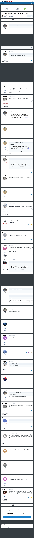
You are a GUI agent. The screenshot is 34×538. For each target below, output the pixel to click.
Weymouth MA (6, 106)
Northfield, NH (6, 214)
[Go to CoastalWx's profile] (5, 99)
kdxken (4, 140)
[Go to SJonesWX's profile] (5, 479)
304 (5, 254)
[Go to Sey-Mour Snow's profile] (5, 221)
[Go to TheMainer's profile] (5, 248)
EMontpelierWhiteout (5, 432)
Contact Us (20, 535)
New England (11, 16)
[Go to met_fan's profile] (5, 451)
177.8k (5, 105)
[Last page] (23, 19)
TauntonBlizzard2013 (4, 348)
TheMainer (5, 245)
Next (21, 19)
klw (4, 83)
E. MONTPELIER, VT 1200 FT (5, 443)
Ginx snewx (5, 22)
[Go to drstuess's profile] (5, 338)
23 (5, 19)
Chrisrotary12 (4, 417)
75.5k (5, 213)
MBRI (18, 392)
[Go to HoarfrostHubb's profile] (5, 406)
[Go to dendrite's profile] (5, 206)
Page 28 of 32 (27, 19)
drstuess (4, 335)
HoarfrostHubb (5, 403)
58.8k (5, 412)
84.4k (5, 241)
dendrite (4, 203)
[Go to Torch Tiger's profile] (2, 16)
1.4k (5, 498)
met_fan (4, 447)
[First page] (1, 19)
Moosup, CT (6, 61)
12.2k (5, 135)
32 (19, 19)
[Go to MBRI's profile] (5, 379)
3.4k (5, 330)
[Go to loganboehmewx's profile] (25, 9)
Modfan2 (4, 259)
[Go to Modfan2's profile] (5, 262)
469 (5, 385)
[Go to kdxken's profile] (5, 129)
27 (11, 19)
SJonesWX (5, 476)
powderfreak (4, 232)
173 (5, 344)
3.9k (5, 485)
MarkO (5, 321)
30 (16, 19)
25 (8, 19)
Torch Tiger (6, 15)
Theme (17, 535)
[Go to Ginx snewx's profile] (5, 26)
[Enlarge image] (17, 235)
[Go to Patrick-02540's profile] (5, 492)
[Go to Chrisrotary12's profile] (5, 421)
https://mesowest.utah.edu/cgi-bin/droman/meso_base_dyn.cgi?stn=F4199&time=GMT (20, 206)
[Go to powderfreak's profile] (5, 235)
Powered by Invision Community (17, 536)
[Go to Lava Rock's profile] (5, 310)
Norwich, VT (6, 93)
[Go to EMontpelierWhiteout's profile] (5, 436)
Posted (12, 51)
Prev (3, 19)
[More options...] (32, 22)
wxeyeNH (19, 25)
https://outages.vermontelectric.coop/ (14, 92)
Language (13, 535)
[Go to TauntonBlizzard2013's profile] (5, 352)
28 (13, 19)
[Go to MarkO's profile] (5, 324)
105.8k (5, 60)
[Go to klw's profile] (5, 86)
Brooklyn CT (6, 269)
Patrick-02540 (5, 489)
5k (5, 92)
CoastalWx (19, 53)
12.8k (5, 316)
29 (14, 19)
